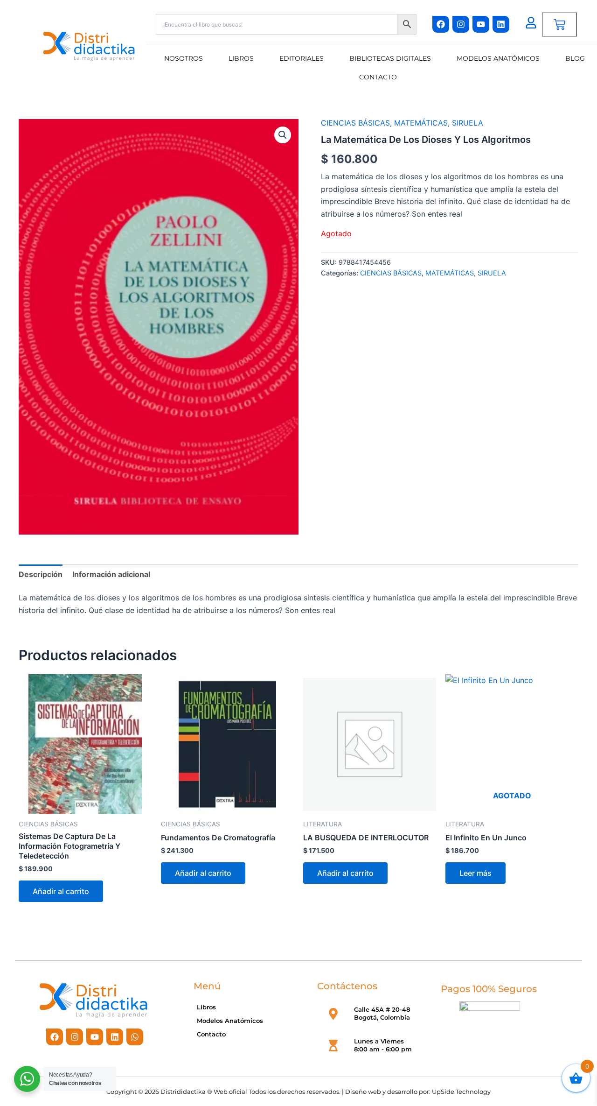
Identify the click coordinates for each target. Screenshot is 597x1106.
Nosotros (183, 58)
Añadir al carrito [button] (61, 891)
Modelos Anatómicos (498, 58)
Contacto (378, 77)
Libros (241, 58)
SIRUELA (467, 122)
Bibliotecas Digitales (390, 58)
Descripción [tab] (40, 574)
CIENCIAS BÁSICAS (355, 122)
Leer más (475, 873)
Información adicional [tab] (111, 574)
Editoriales (301, 58)
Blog (575, 58)
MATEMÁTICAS (421, 122)
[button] (282, 135)
